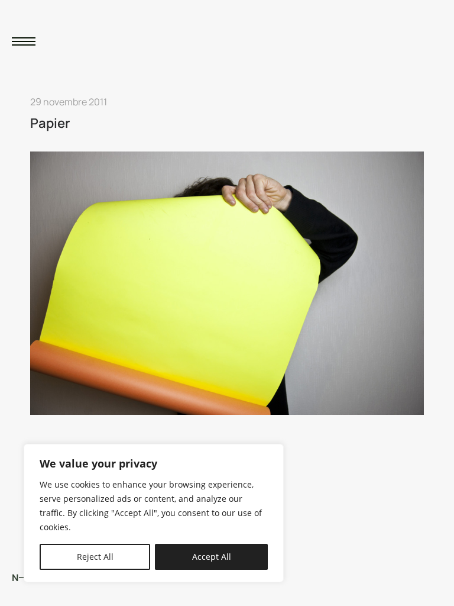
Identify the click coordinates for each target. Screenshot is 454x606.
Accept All (211, 556)
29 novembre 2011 (68, 101)
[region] (154, 513)
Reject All (95, 556)
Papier (50, 123)
